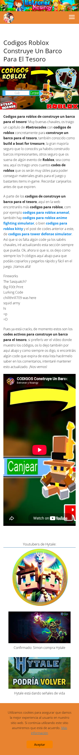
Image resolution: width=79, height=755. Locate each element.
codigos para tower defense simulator (40, 234)
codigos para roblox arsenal (45, 212)
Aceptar (39, 744)
